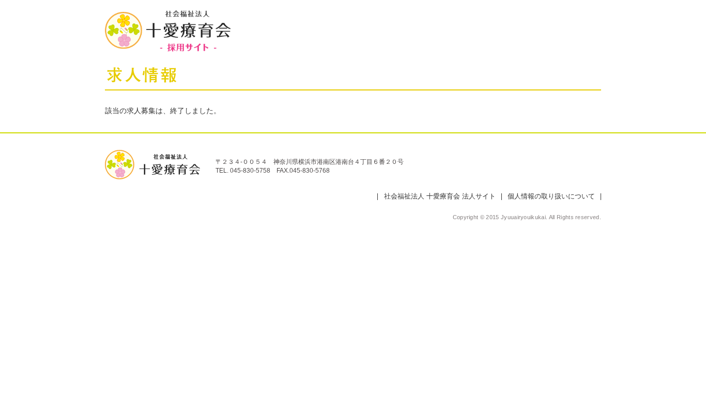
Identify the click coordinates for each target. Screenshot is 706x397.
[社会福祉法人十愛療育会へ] (152, 154)
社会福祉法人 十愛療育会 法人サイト (440, 196)
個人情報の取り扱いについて (551, 196)
